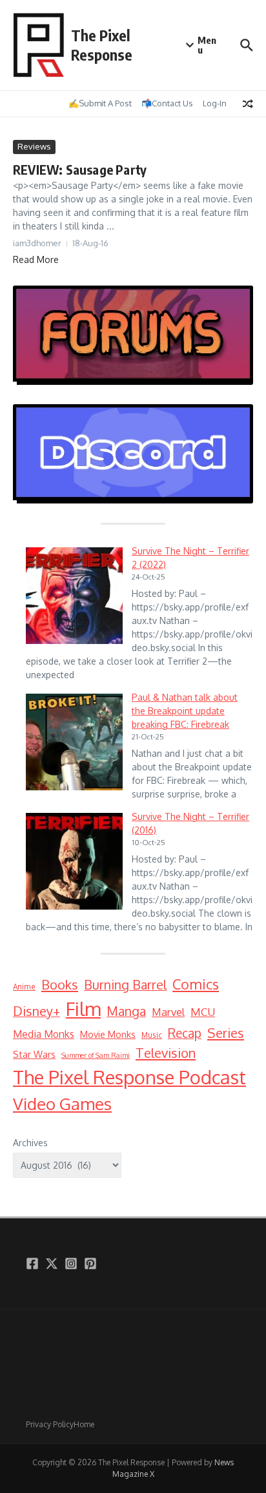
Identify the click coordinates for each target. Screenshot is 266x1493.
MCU (202, 1012)
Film (83, 1008)
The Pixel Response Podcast (129, 1077)
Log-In (215, 103)
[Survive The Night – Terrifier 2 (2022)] (74, 595)
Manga (126, 1011)
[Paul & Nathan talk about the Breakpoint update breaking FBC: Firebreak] (74, 742)
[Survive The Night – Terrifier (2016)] (74, 861)
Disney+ (36, 1011)
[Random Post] (248, 104)
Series (225, 1032)
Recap (184, 1033)
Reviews (34, 146)
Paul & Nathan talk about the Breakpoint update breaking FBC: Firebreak (185, 711)
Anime (24, 986)
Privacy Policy (50, 1424)
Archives (30, 1142)
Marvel (168, 1012)
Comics (195, 984)
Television (166, 1052)
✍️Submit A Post (100, 103)
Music (151, 1035)
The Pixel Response (101, 45)
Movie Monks (108, 1034)
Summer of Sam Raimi (95, 1055)
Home (84, 1424)
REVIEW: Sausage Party (80, 169)
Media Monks (43, 1034)
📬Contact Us (167, 103)
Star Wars (34, 1054)
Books (59, 984)
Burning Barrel (125, 985)
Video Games (62, 1103)
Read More (36, 259)
